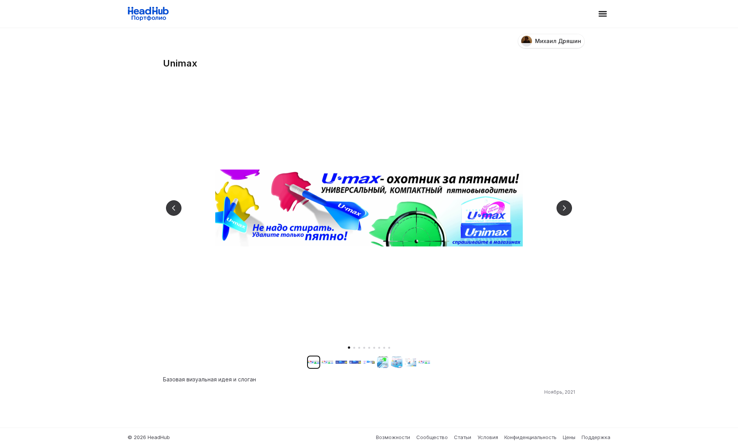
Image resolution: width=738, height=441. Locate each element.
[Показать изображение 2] (354, 348)
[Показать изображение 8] (384, 348)
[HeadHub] (148, 14)
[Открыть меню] (602, 14)
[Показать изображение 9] (389, 348)
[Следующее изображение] (564, 208)
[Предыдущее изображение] (173, 208)
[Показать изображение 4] (364, 348)
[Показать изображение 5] (369, 348)
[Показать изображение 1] (349, 347)
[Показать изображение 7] (379, 348)
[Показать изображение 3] (359, 348)
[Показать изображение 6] (374, 348)
